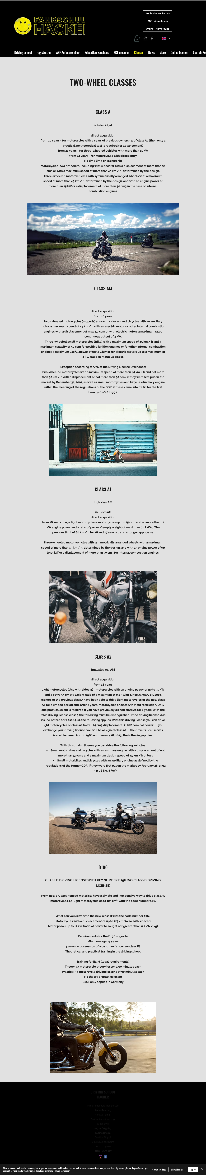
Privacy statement (62, 1171)
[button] (137, 38)
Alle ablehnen (177, 1169)
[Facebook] (152, 38)
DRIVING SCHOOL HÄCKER (102, 1094)
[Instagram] (145, 38)
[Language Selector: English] (166, 38)
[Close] (202, 1169)
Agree (193, 1169)
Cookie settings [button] (159, 1169)
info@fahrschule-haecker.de (103, 1105)
